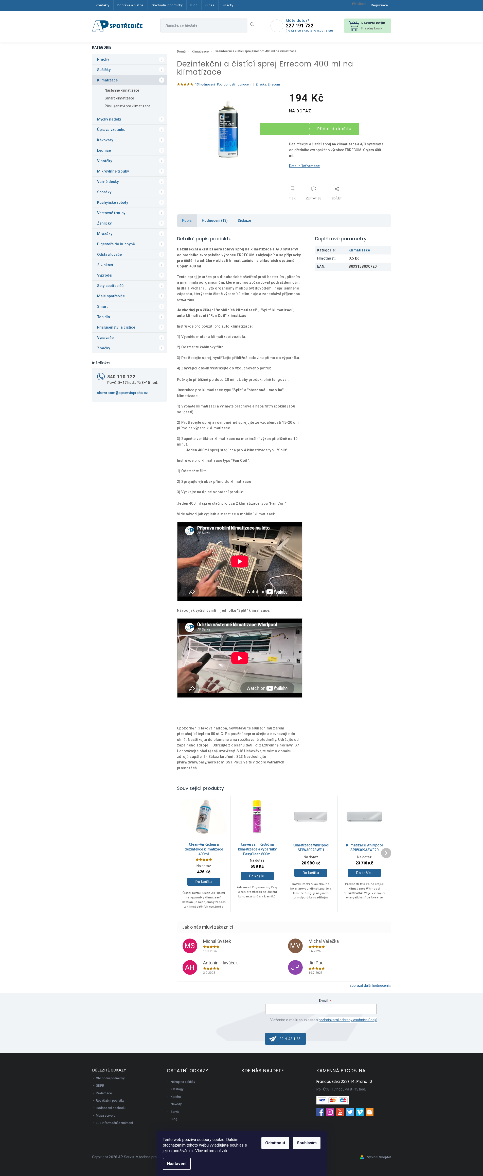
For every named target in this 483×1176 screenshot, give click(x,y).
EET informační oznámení (114, 1123)
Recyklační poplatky (110, 1100)
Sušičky (104, 69)
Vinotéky (104, 161)
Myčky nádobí (109, 119)
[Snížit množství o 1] (285, 132)
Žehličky (104, 223)
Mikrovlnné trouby (113, 171)
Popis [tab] (187, 220)
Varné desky (108, 181)
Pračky (103, 59)
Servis (175, 1112)
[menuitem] (102, 5)
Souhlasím (307, 1142)
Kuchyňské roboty (112, 202)
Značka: (268, 84)
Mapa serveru (105, 1115)
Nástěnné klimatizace (122, 90)
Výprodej (104, 275)
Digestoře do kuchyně (116, 244)
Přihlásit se (290, 1038)
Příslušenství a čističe (116, 327)
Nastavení (176, 1163)
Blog (174, 1119)
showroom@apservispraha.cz (122, 393)
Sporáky (104, 192)
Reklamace (104, 1093)
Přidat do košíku (334, 128)
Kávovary (105, 140)
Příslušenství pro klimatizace (127, 106)
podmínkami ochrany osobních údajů (348, 1020)
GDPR (100, 1085)
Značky (103, 348)
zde (225, 1150)
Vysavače (105, 337)
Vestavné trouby (111, 213)
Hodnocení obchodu (111, 1108)
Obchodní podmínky (110, 1078)
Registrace (379, 5)
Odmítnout (275, 1142)
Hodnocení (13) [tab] (215, 220)
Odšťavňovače (109, 254)
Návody (176, 1104)
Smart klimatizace (119, 98)
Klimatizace (107, 80)
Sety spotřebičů (110, 285)
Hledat (254, 24)
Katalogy (177, 1089)
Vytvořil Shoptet (379, 1157)
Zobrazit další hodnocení (369, 985)
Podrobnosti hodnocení (234, 84)
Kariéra (176, 1097)
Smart (102, 306)
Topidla (103, 317)
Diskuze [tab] (244, 220)
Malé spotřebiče (111, 296)
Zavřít (315, 186)
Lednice (104, 150)
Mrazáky (104, 233)
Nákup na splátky (183, 1082)
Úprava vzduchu (111, 129)
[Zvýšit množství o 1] (285, 126)
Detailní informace (304, 166)
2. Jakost (105, 265)
